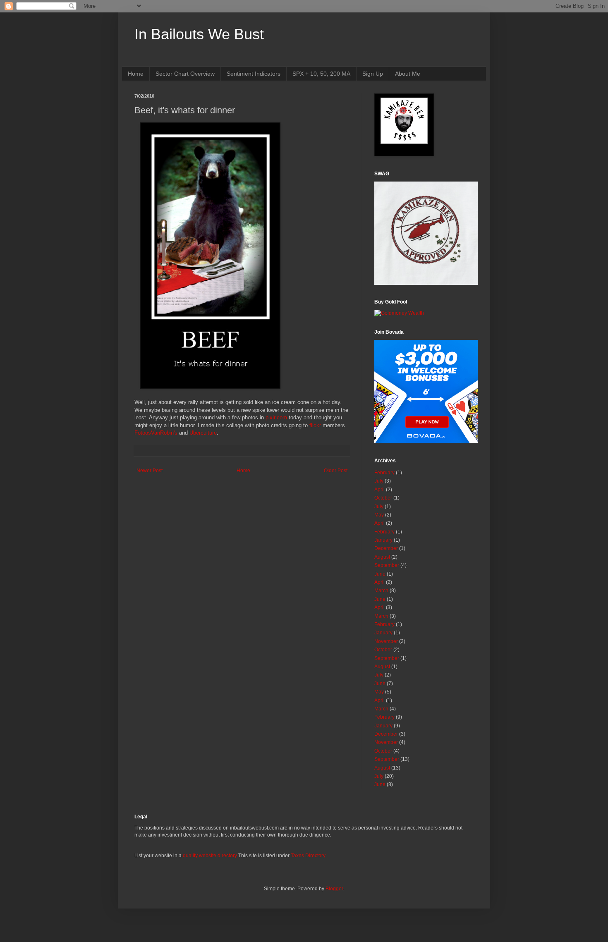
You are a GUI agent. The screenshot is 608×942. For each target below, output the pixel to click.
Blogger (334, 889)
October (383, 498)
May (379, 515)
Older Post (335, 470)
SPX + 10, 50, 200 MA (321, 73)
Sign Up (372, 73)
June (379, 574)
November (386, 641)
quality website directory (210, 855)
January (383, 540)
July (378, 481)
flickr (315, 425)
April (379, 490)
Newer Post (149, 470)
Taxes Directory (308, 855)
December (386, 548)
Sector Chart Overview (185, 73)
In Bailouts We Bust (199, 34)
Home (136, 73)
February (384, 473)
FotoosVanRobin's (155, 433)
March (381, 590)
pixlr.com (276, 417)
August (382, 557)
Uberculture (203, 433)
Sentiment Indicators (253, 73)
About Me (407, 73)
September (386, 565)
